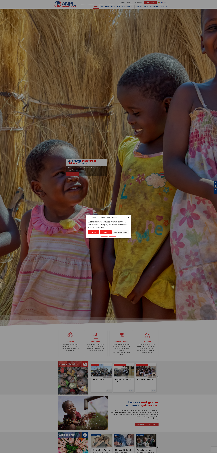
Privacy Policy (112, 236)
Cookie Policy (104, 236)
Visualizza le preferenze (120, 232)
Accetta (93, 232)
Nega (105, 232)
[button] (128, 217)
